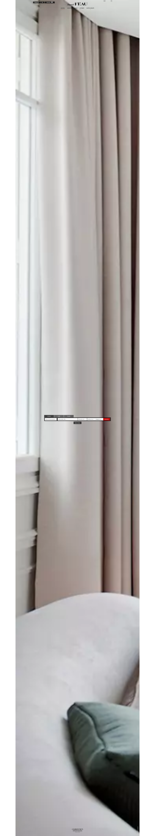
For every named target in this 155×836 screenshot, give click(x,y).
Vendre (68, 416)
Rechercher (107, 419)
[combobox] (51, 419)
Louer (59, 416)
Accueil (77, 3)
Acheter (49, 416)
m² (93, 419)
